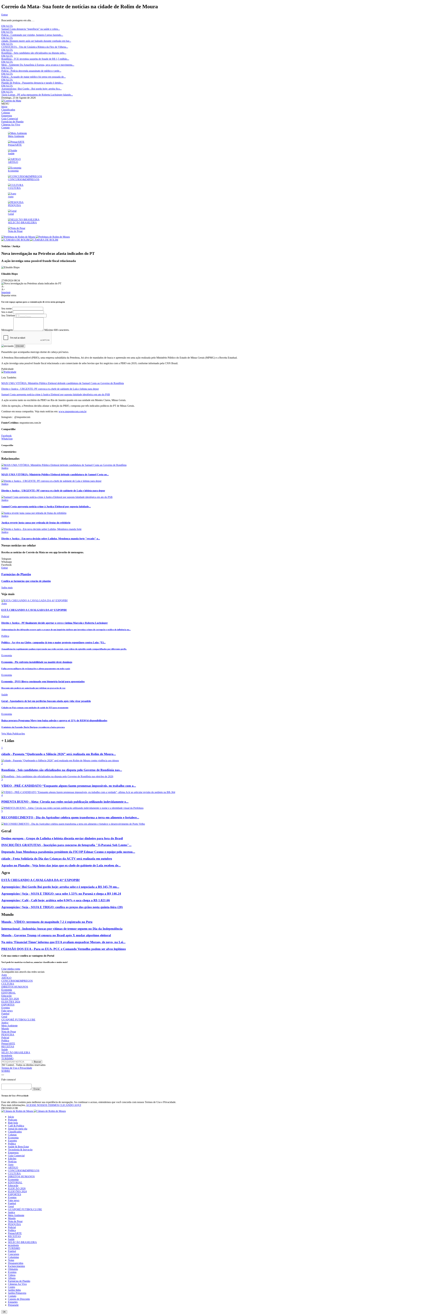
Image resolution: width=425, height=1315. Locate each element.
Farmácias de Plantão (12, 121)
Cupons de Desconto (19, 1299)
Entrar (4, 14)
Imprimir (5, 292)
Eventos (5, 1007)
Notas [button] (11, 1260)
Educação (6, 995)
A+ (3, 289)
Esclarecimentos (16, 1266)
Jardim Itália (14, 1290)
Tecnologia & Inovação (20, 1149)
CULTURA (7, 983)
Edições (12, 1158)
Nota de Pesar (8, 1031)
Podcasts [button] (12, 1119)
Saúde (4, 1049)
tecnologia (6, 1055)
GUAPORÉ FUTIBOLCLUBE (18, 1019)
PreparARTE (8, 1043)
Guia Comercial (9, 118)
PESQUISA (7, 1034)
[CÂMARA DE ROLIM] (29, 239)
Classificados (8, 109)
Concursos (13, 1254)
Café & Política (16, 1125)
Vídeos (11, 1275)
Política (5, 1040)
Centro (11, 1287)
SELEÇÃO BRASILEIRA (15, 1052)
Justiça (4, 1022)
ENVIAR (20, 346)
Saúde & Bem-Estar (18, 1146)
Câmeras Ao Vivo (10, 124)
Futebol (5, 1013)
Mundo (5, 1028)
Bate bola (13, 1122)
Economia (6, 989)
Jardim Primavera (17, 1293)
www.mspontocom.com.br (72, 411)
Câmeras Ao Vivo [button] (17, 1284)
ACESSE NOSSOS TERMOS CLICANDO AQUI (53, 1105)
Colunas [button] (12, 1134)
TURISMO (7, 1058)
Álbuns (12, 1278)
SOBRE (5, 1070)
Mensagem (7, 330)
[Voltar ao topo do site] (2, 1074)
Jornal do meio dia (17, 1128)
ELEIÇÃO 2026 (10, 998)
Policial (5, 1037)
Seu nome (6, 308)
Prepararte (13, 1305)
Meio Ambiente (9, 1025)
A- (2, 286)
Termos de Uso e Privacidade (16, 1068)
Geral (4, 1016)
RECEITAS (7, 1046)
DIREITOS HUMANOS (14, 986)
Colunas (5, 112)
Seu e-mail (6, 312)
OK (4, 1312)
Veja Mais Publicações (13, 733)
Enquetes (13, 1302)
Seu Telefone (8, 315)
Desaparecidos (15, 1263)
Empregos (6, 115)
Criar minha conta (10, 968)
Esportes (12, 1140)
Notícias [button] (12, 1161)
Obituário (13, 1269)
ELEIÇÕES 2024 (10, 1001)
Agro (4, 974)
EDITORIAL (8, 992)
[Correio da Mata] (11, 100)
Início (4, 106)
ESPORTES (7, 1004)
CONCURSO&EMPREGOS (17, 980)
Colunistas (13, 1257)
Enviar (37, 1089)
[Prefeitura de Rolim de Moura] (35, 236)
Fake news (7, 1010)
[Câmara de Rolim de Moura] (33, 1111)
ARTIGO (6, 977)
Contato (5, 127)
